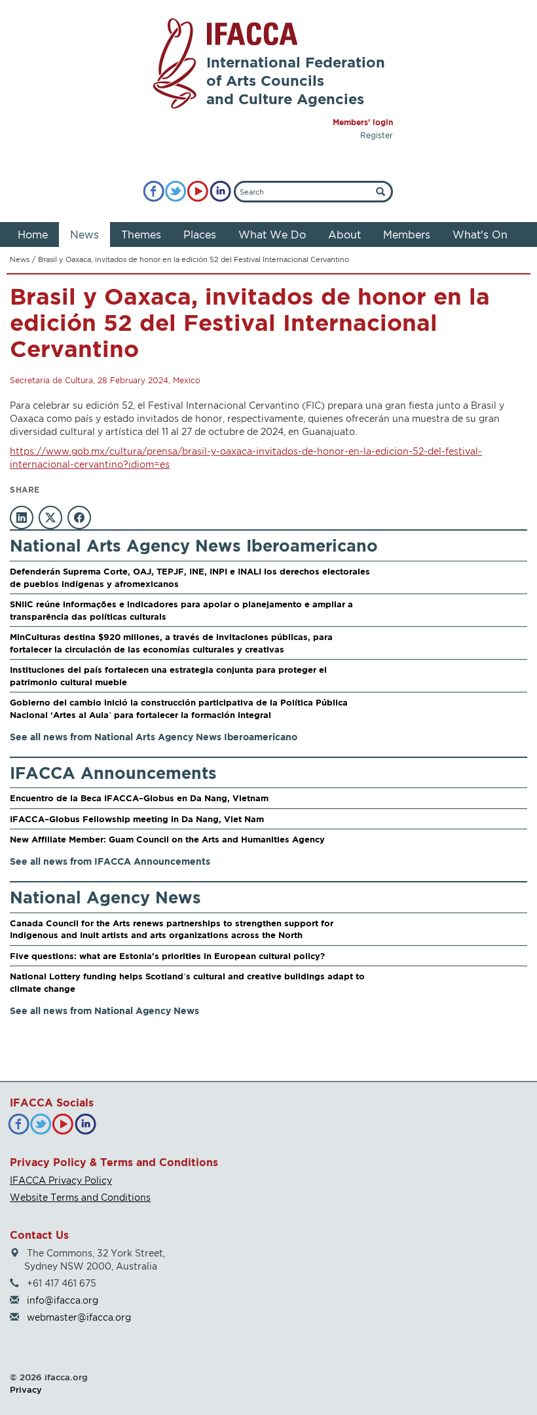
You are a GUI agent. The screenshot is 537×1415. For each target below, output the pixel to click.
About (344, 234)
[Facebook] (153, 191)
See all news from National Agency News (104, 1010)
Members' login (363, 122)
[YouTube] (198, 191)
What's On (480, 234)
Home (33, 234)
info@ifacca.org (62, 1300)
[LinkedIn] (220, 191)
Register (376, 135)
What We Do (272, 234)
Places (199, 234)
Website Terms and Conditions (80, 1197)
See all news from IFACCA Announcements (110, 861)
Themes (141, 234)
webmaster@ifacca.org (79, 1317)
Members (406, 234)
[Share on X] (50, 517)
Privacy (26, 1389)
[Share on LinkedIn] (21, 517)
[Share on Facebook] (79, 517)
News (84, 234)
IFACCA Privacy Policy (61, 1180)
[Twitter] (176, 191)
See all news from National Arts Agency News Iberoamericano (153, 737)
